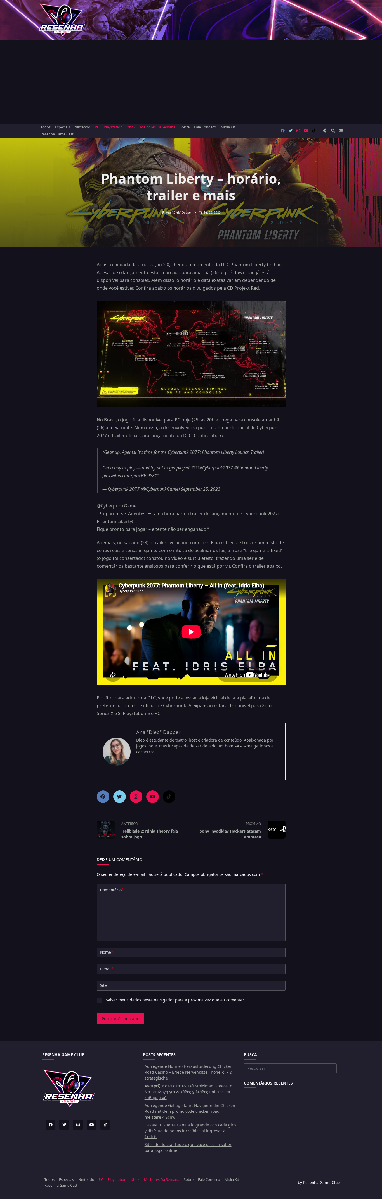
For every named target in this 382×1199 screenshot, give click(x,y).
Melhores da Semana (157, 127)
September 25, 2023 (200, 489)
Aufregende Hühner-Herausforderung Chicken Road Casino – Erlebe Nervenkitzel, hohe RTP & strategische (188, 1072)
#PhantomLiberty (251, 468)
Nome (106, 952)
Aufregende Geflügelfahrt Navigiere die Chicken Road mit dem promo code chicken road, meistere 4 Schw (190, 1111)
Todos (46, 127)
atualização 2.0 (153, 265)
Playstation (113, 127)
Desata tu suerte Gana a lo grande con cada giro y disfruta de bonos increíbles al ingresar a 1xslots (190, 1130)
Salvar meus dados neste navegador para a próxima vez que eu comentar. (175, 1000)
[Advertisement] (191, 82)
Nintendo (82, 127)
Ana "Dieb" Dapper (179, 212)
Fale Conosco (205, 127)
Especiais (62, 127)
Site (103, 985)
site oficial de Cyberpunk (160, 705)
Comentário (112, 890)
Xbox (131, 127)
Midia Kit (228, 127)
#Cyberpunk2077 (216, 468)
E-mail (107, 969)
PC (97, 127)
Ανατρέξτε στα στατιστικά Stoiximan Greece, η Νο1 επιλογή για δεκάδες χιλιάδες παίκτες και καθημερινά (188, 1091)
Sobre (185, 127)
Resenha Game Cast (57, 133)
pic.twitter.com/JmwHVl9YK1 (129, 476)
